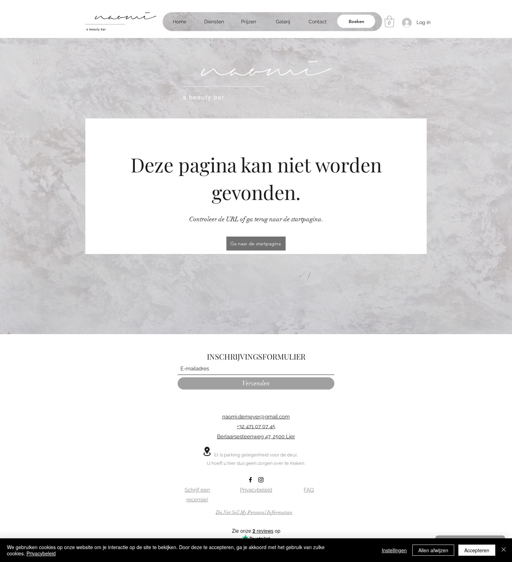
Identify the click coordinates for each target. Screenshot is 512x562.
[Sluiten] (503, 550)
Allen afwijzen (433, 550)
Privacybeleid (41, 553)
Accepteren (476, 550)
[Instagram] (260, 479)
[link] (389, 21)
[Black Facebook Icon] (250, 479)
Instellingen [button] (394, 550)
